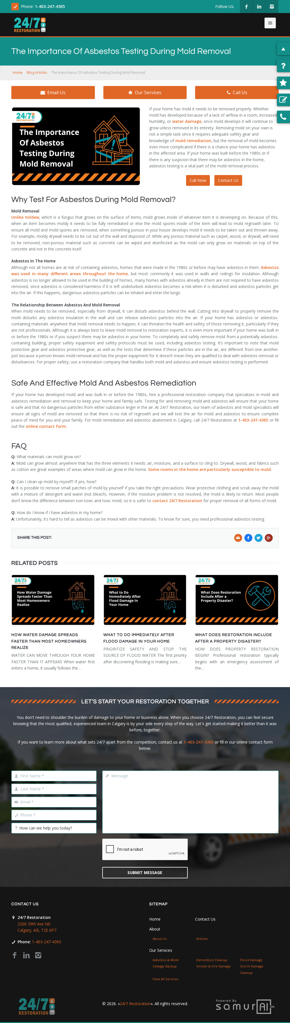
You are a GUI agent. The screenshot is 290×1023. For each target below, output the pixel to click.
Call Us (240, 92)
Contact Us (228, 180)
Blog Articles (37, 72)
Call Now (198, 180)
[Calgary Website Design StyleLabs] (245, 1006)
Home (18, 72)
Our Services (148, 92)
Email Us (56, 92)
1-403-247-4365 (50, 6)
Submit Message (144, 872)
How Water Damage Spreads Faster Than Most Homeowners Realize (49, 641)
